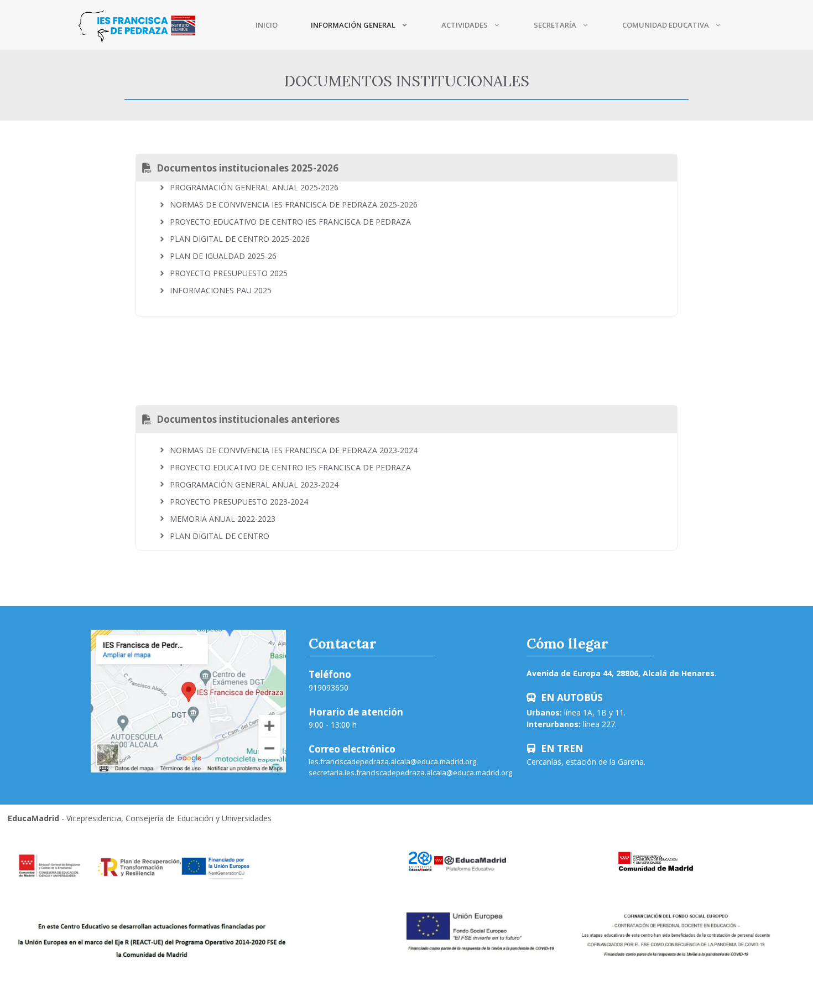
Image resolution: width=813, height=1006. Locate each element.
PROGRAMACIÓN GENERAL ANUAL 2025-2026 (254, 187)
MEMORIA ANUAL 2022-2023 (222, 519)
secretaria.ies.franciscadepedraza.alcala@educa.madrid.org (410, 772)
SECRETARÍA (555, 25)
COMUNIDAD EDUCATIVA (665, 25)
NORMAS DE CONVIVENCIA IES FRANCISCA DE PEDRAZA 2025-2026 (294, 204)
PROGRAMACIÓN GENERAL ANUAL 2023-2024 (254, 484)
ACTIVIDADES (464, 25)
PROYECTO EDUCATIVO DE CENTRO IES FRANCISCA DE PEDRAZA (290, 221)
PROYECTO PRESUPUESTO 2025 (229, 273)
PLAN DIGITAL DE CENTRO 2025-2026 (240, 239)
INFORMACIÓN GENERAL (353, 25)
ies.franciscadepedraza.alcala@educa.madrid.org (392, 761)
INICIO (267, 25)
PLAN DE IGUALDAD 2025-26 (223, 256)
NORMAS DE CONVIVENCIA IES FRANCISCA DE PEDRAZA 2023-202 (291, 450)
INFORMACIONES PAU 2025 (221, 290)
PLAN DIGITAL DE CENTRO (219, 536)
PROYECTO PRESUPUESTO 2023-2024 (239, 501)
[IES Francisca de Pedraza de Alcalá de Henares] (137, 25)
